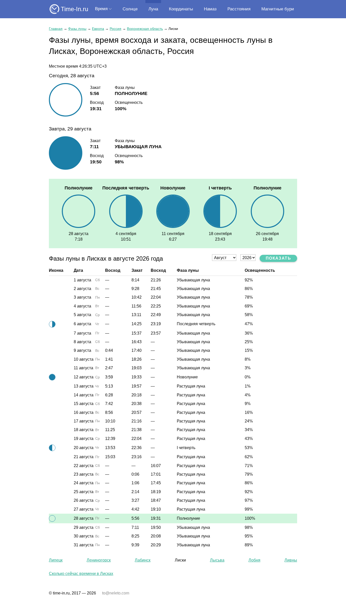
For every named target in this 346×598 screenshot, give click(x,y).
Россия (115, 29)
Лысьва (217, 560)
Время (101, 8)
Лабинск (142, 560)
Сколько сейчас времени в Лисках (81, 573)
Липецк (56, 560)
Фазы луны (77, 29)
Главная (56, 29)
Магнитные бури (277, 9)
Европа (98, 29)
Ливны (290, 560)
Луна (153, 9)
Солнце (130, 9)
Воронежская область (145, 29)
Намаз (210, 9)
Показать (278, 258)
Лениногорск (99, 560)
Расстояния (239, 9)
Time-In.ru (74, 9)
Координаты (181, 9)
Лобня (254, 560)
